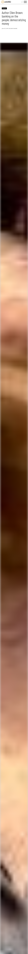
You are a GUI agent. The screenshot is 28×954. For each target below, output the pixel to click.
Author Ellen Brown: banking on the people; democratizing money (14, 18)
